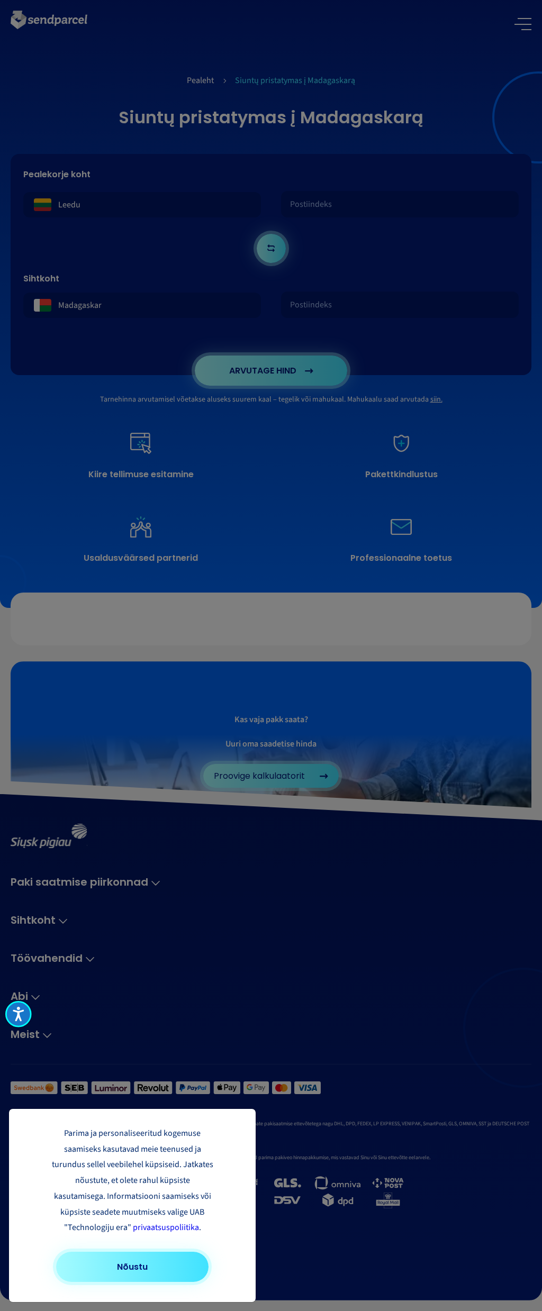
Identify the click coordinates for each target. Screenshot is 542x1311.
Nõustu (132, 1267)
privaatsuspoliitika (166, 1227)
